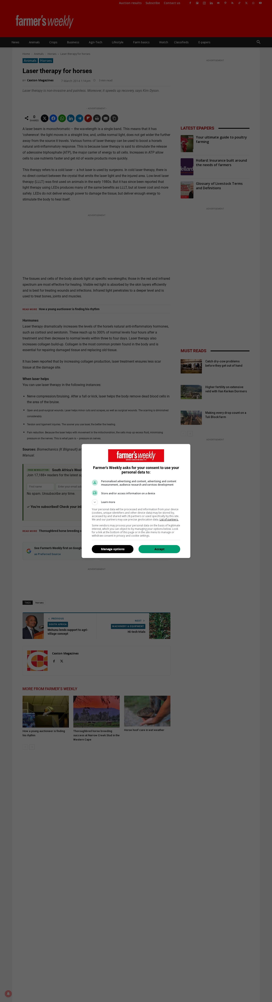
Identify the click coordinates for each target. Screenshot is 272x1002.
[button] (136, 502)
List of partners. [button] (169, 519)
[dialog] (136, 501)
